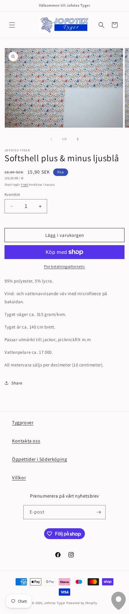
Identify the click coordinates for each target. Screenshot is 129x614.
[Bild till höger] (77, 139)
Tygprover (22, 422)
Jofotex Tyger (54, 603)
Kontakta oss (26, 441)
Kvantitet (12, 194)
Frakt (24, 185)
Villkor (19, 477)
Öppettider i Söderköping (39, 459)
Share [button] (16, 383)
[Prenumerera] (98, 512)
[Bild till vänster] (51, 139)
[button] (12, 25)
